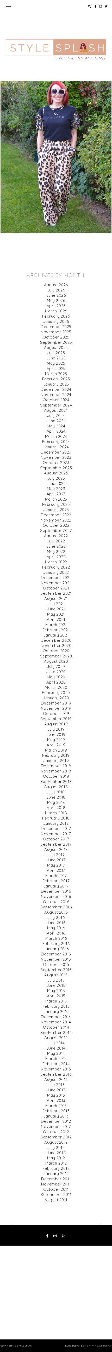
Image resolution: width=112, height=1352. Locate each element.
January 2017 (56, 886)
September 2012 (56, 1137)
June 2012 (56, 1152)
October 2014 (56, 1027)
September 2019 (56, 718)
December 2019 (56, 703)
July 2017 (56, 854)
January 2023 (56, 509)
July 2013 (56, 1084)
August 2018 (56, 786)
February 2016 (56, 943)
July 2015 (56, 980)
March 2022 (56, 561)
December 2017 (56, 828)
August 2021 (56, 598)
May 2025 (56, 363)
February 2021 (56, 629)
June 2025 (56, 358)
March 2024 (56, 436)
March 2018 (56, 812)
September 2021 (56, 593)
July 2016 (56, 917)
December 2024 (56, 389)
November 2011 (56, 1184)
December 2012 (56, 1121)
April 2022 (56, 556)
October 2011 (56, 1189)
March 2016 (56, 938)
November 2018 (56, 771)
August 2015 (56, 974)
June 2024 (56, 420)
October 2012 (56, 1131)
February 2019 (56, 755)
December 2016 (56, 891)
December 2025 (56, 326)
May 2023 (56, 488)
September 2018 (56, 781)
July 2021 (56, 603)
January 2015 (56, 1011)
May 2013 (56, 1095)
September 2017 (56, 844)
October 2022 (56, 525)
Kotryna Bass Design (98, 1345)
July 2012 (56, 1147)
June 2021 (56, 608)
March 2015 (56, 1001)
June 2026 (56, 295)
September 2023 (56, 467)
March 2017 (56, 875)
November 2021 (56, 582)
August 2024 (56, 410)
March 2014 (56, 1058)
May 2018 (56, 802)
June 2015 (56, 985)
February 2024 (56, 441)
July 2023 (56, 478)
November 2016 (56, 896)
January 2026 (56, 321)
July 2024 (56, 415)
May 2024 (56, 425)
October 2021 (56, 588)
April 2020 (56, 682)
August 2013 (56, 1079)
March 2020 (56, 687)
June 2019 (56, 734)
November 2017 (56, 833)
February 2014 (56, 1063)
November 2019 (56, 708)
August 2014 (56, 1037)
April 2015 (56, 995)
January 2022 (56, 572)
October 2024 (56, 399)
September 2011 (56, 1194)
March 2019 (56, 750)
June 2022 (56, 546)
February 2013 (56, 1110)
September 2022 (56, 530)
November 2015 (56, 959)
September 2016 (56, 906)
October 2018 (56, 776)
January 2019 (56, 760)
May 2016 (56, 927)
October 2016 (56, 901)
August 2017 (56, 849)
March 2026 (56, 310)
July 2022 (56, 540)
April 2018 (56, 807)
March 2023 (56, 499)
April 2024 (56, 431)
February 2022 (56, 567)
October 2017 (56, 839)
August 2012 (56, 1142)
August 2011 (56, 1199)
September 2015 (56, 969)
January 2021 (56, 635)
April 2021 (56, 619)
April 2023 (56, 493)
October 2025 (56, 337)
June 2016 (56, 922)
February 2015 (56, 1006)
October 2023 (56, 462)
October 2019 (56, 713)
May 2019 (56, 739)
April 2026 (56, 305)
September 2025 (56, 342)
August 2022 (56, 535)
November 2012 (56, 1126)
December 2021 (56, 577)
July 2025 (56, 352)
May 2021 (56, 614)
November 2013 (56, 1069)
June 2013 (56, 1089)
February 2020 (56, 692)
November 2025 (56, 331)
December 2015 (56, 954)
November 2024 (56, 394)
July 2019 (56, 729)
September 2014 (56, 1032)
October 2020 (56, 650)
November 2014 (56, 1021)
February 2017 (56, 880)
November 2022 (56, 520)
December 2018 (56, 765)
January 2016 (56, 948)
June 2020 (56, 671)
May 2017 (56, 865)
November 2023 (56, 457)
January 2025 (56, 384)
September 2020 (56, 656)
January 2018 (56, 823)
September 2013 (56, 1074)
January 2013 (56, 1116)
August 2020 (56, 661)
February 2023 (56, 504)
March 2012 (56, 1163)
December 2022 (56, 514)
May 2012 (56, 1157)
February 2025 (56, 378)
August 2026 (56, 284)
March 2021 (56, 624)
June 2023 (56, 483)
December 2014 (56, 1016)
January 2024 (56, 446)
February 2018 (56, 818)
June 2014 (56, 1048)
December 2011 (56, 1178)
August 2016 (56, 912)
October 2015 (56, 964)
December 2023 (56, 452)
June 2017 (56, 859)
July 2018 (56, 791)
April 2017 (56, 870)
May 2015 (56, 990)
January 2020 (56, 697)
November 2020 (56, 645)
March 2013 (56, 1105)
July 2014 (56, 1042)
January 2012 (56, 1173)
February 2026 (56, 316)
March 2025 (56, 373)
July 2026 (56, 290)
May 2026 (56, 300)
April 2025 (56, 368)
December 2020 (56, 640)
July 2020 (56, 666)
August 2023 (56, 473)
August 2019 (56, 723)
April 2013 (56, 1100)
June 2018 (56, 797)
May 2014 (56, 1053)
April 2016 (56, 933)
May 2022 (56, 551)
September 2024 (56, 405)
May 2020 (56, 676)
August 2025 (56, 347)
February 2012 (56, 1168)
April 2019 (56, 744)
